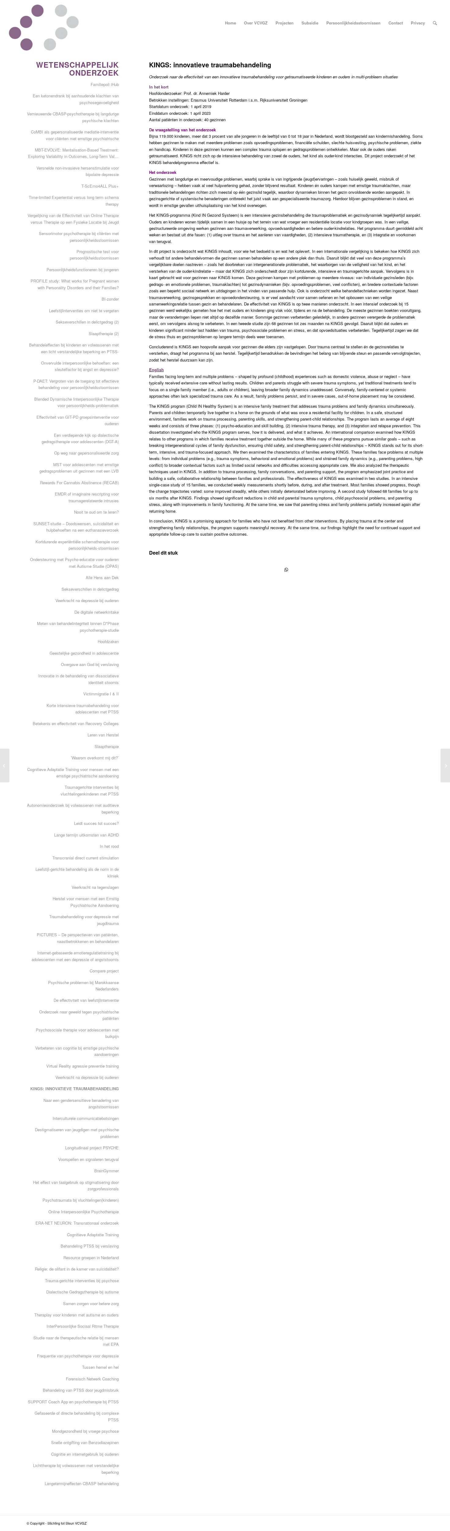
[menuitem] (230, 23)
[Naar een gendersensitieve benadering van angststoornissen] (4, 765)
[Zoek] (435, 23)
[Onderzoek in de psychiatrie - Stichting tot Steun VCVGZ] (43, 28)
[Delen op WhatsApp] (286, 570)
